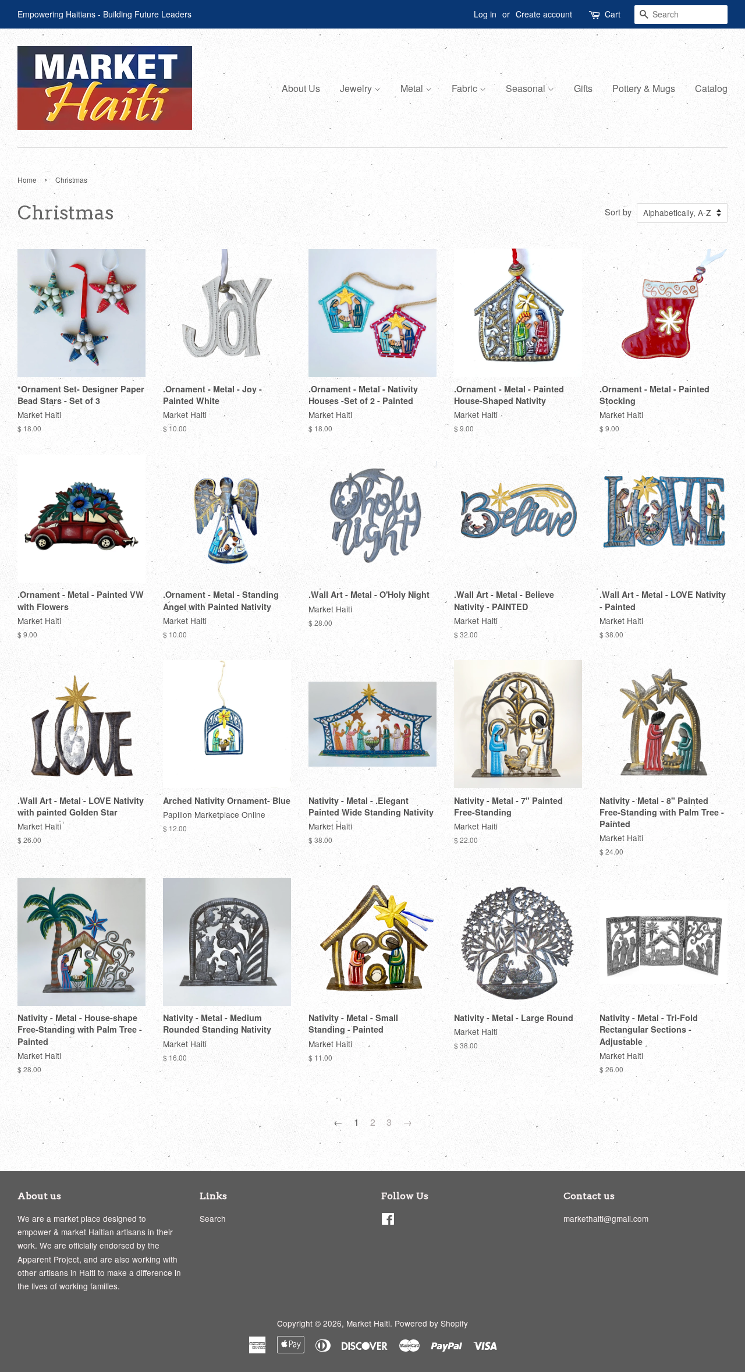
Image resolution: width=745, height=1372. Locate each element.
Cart (612, 14)
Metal (412, 88)
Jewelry (357, 88)
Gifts (583, 88)
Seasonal (527, 88)
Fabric (466, 88)
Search (213, 1218)
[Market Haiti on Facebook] (388, 1220)
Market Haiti (368, 1323)
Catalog (711, 88)
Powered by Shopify (431, 1323)
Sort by (618, 211)
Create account (544, 14)
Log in (485, 14)
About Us (301, 88)
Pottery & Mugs (643, 88)
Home (27, 180)
